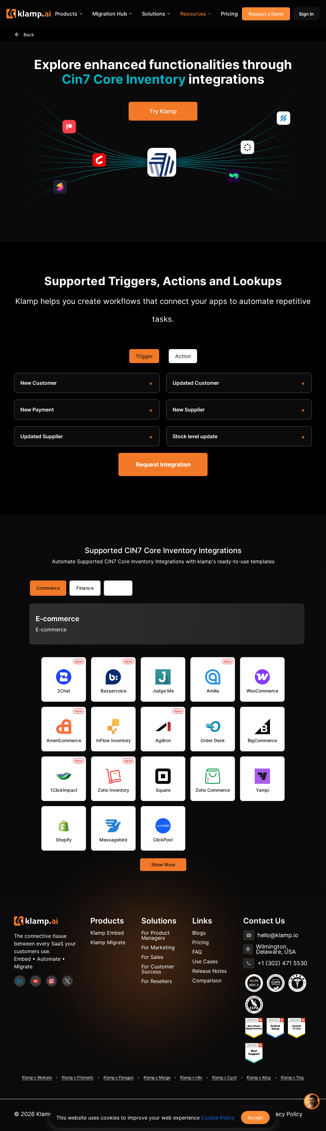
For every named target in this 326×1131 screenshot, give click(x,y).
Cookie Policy (218, 1117)
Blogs (199, 933)
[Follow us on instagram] (51, 980)
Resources (193, 14)
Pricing (229, 14)
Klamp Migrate (107, 942)
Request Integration (163, 464)
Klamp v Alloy (259, 1077)
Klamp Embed (107, 933)
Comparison (207, 980)
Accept (255, 1117)
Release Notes (209, 971)
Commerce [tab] (48, 588)
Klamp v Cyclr (224, 1077)
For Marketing (158, 947)
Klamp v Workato (37, 1077)
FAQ (197, 952)
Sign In (306, 14)
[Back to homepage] (36, 920)
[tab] (118, 588)
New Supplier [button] (189, 409)
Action (183, 356)
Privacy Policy (283, 1114)
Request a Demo (266, 14)
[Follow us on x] (67, 980)
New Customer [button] (38, 383)
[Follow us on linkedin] (19, 980)
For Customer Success (157, 969)
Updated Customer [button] (196, 383)
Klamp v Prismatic (78, 1077)
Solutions (153, 14)
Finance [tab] (85, 588)
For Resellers (156, 981)
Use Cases (205, 961)
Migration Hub (109, 14)
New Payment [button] (37, 409)
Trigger (144, 356)
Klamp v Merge (157, 1077)
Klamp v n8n (191, 1077)
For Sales (152, 957)
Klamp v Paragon (118, 1077)
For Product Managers (155, 935)
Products (66, 14)
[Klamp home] (28, 13)
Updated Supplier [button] (41, 436)
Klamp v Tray (292, 1077)
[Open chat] (312, 1101)
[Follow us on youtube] (35, 980)
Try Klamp (163, 111)
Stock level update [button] (195, 436)
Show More (163, 864)
